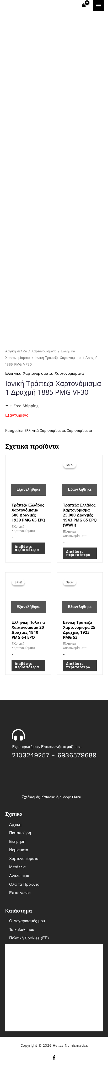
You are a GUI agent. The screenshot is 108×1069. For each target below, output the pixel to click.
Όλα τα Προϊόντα (24, 884)
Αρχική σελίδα (16, 351)
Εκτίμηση (17, 841)
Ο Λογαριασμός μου (27, 921)
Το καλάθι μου (21, 929)
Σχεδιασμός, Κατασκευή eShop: (51, 797)
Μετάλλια (17, 867)
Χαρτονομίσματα (44, 351)
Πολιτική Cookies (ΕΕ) (29, 938)
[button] (54, 850)
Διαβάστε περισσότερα (27, 548)
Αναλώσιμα (19, 875)
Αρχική (15, 824)
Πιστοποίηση (20, 832)
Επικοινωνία (20, 892)
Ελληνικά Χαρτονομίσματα (28, 373)
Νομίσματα (18, 850)
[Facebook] (54, 1057)
